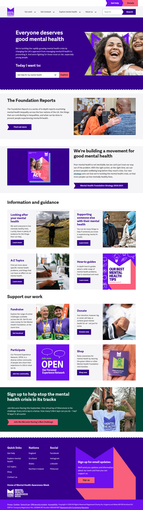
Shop (9, 472)
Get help (11, 453)
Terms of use (25, 504)
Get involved (46, 12)
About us (89, 12)
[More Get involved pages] (54, 12)
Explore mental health (68, 12)
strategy (77, 174)
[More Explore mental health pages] (80, 12)
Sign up (86, 480)
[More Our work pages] (35, 12)
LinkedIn (54, 463)
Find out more (20, 127)
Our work (28, 12)
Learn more (17, 242)
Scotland (33, 458)
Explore (64, 75)
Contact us (12, 477)
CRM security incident (39, 504)
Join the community (21, 374)
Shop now (83, 372)
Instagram (54, 458)
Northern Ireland (36, 469)
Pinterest (54, 469)
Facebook (54, 453)
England (32, 453)
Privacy (10, 504)
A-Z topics (11, 466)
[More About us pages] (96, 12)
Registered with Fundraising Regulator (74, 507)
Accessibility (53, 504)
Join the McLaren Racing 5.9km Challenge (33, 422)
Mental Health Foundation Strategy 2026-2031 (101, 185)
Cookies (17, 504)
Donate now (84, 332)
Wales (31, 463)
